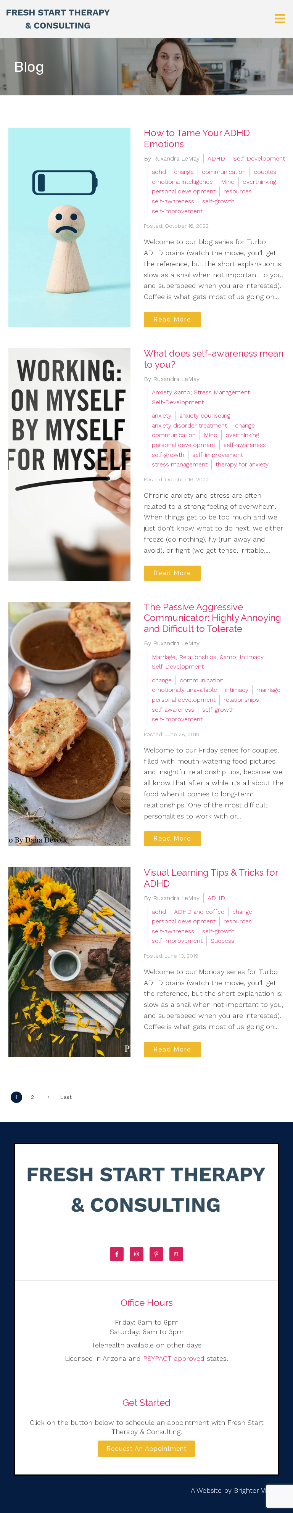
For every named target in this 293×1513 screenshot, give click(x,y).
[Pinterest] (156, 1254)
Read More (172, 319)
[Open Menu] (280, 19)
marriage (268, 689)
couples (265, 171)
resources (238, 191)
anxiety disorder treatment (189, 425)
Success (222, 940)
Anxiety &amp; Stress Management (201, 392)
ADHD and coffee (199, 911)
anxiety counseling (204, 415)
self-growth (218, 201)
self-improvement (177, 211)
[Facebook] (117, 1254)
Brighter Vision (256, 1490)
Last (66, 1097)
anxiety (161, 415)
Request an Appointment (146, 1448)
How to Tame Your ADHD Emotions (197, 138)
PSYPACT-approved (173, 1358)
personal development (184, 191)
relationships (241, 699)
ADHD (216, 158)
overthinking (259, 181)
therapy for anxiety (242, 464)
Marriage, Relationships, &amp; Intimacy (208, 657)
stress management (180, 464)
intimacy (236, 689)
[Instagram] (136, 1254)
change (184, 171)
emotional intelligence (182, 181)
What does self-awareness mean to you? (213, 359)
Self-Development (259, 158)
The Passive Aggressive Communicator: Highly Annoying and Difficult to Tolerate (212, 618)
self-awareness (173, 201)
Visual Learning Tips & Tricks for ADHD (211, 878)
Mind (228, 181)
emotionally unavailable (184, 689)
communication (224, 171)
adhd (159, 171)
